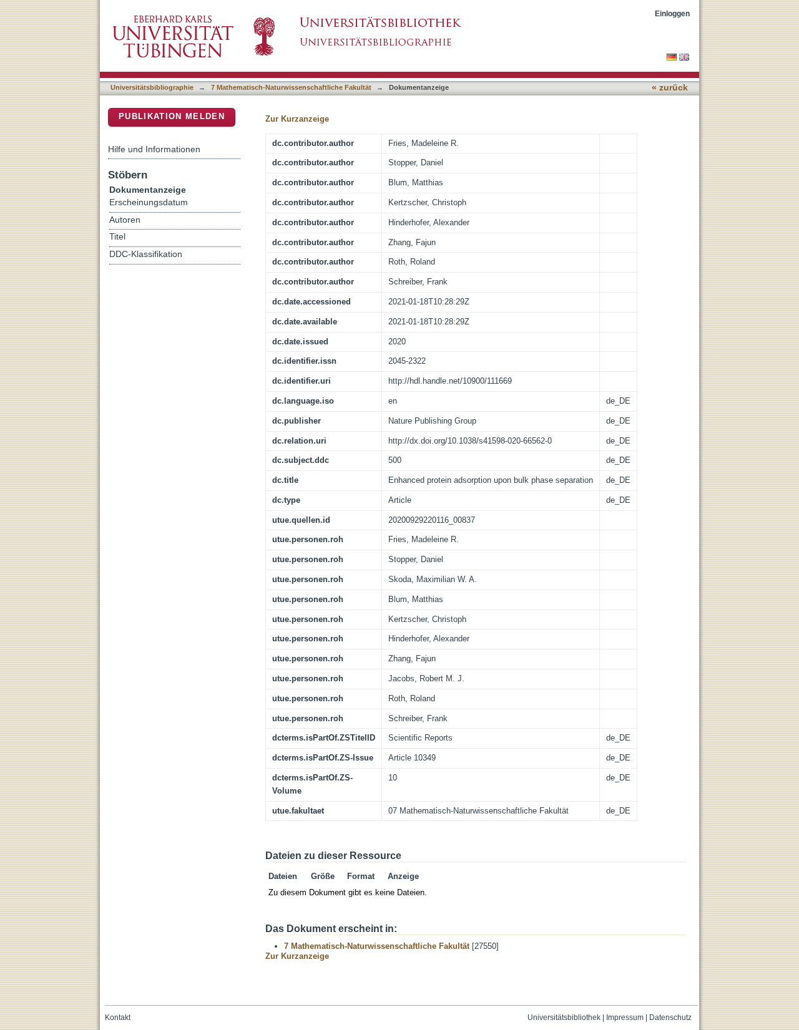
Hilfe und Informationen (154, 149)
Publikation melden (172, 116)
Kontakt (117, 1017)
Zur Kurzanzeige (297, 119)
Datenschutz (670, 1017)
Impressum (625, 1017)
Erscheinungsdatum (148, 202)
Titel (117, 236)
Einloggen (672, 13)
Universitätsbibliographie (152, 87)
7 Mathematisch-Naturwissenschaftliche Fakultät (291, 87)
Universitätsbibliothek (563, 1017)
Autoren (124, 220)
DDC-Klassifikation (145, 254)
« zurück (670, 87)
